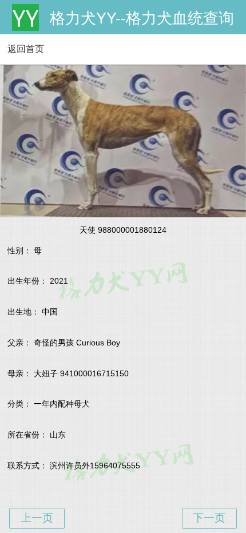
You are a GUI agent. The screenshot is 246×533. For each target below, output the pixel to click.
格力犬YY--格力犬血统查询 (142, 18)
